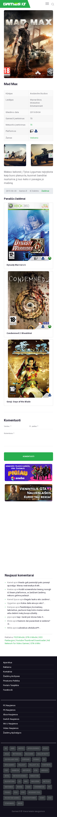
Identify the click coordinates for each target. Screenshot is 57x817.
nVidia (19, 787)
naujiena (35, 781)
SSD (49, 798)
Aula (7, 754)
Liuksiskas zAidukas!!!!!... (29, 628)
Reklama (7, 667)
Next (50, 155)
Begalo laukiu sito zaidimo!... (37, 599)
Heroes (44, 770)
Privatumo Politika (11, 681)
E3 (44, 759)
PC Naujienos (9, 705)
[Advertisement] (28, 542)
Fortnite (46, 765)
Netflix (46, 781)
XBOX (20, 803)
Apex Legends (33, 748)
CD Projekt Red (11, 759)
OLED (28, 787)
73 (31, 125)
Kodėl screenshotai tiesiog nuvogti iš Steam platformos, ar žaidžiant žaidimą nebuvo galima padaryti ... (29, 592)
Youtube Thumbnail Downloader (31, 640)
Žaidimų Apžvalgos (12, 733)
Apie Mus (7, 662)
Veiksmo (34, 138)
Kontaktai (7, 671)
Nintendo (9, 787)
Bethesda (17, 754)
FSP (6, 770)
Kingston (34, 776)
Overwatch (39, 787)
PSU (15, 792)
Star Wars (9, 803)
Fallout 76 (33, 765)
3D (6, 748)
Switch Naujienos (11, 719)
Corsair (25, 759)
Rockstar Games (12, 798)
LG (19, 781)
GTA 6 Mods (31, 637)
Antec (21, 748)
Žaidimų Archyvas (11, 676)
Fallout (21, 765)
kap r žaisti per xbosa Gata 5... (30, 617)
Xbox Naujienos (10, 714)
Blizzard (29, 754)
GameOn (15, 770)
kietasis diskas (19, 776)
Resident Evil (34, 792)
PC (49, 787)
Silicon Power (29, 798)
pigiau (7, 792)
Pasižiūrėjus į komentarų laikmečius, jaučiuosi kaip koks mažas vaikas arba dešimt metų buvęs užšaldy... (28, 610)
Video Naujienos (11, 728)
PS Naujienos (9, 710)
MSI (25, 781)
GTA (35, 770)
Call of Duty (42, 754)
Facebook (8, 690)
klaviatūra (10, 781)
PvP (23, 792)
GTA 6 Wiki (35, 643)
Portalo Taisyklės (11, 685)
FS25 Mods (19, 637)
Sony (42, 798)
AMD (12, 748)
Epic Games (9, 765)
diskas (36, 759)
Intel (7, 776)
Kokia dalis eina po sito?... (33, 603)
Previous (6, 155)
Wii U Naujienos (10, 723)
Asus (45, 748)
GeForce (26, 770)
